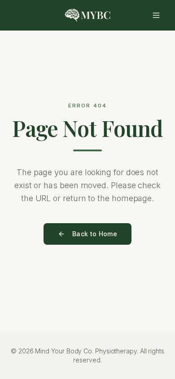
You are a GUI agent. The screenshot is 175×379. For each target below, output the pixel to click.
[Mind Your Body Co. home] (87, 15)
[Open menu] (156, 15)
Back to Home (94, 234)
